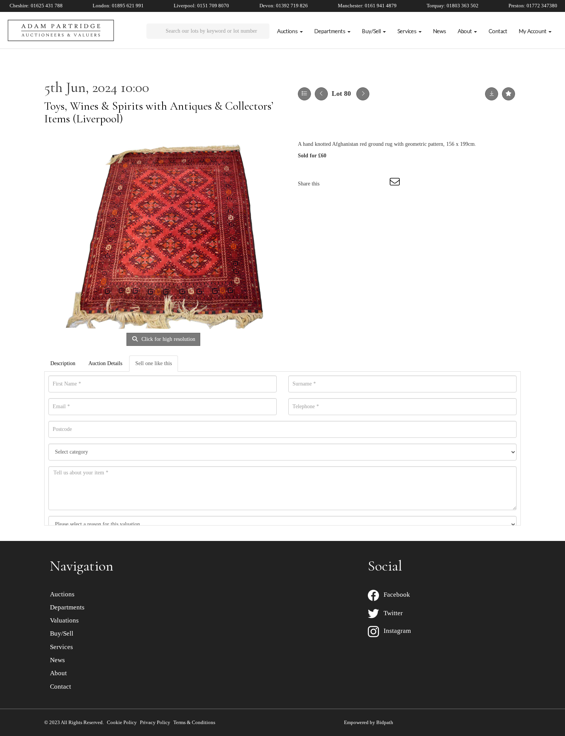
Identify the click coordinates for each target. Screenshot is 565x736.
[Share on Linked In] (364, 184)
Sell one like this (153, 363)
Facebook (394, 594)
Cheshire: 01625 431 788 (36, 5)
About (58, 673)
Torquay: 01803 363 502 (453, 5)
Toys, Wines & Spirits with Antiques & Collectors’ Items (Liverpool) (158, 112)
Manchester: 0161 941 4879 (367, 5)
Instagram (395, 630)
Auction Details (105, 363)
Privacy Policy (155, 722)
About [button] (465, 31)
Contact (498, 31)
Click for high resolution (167, 339)
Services (61, 647)
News (439, 31)
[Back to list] (304, 93)
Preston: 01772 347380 (532, 5)
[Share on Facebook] (332, 184)
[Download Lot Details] (491, 93)
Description (62, 363)
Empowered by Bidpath (368, 722)
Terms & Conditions (194, 722)
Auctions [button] (288, 31)
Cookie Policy (122, 722)
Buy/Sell (61, 633)
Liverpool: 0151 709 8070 (201, 5)
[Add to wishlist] (508, 93)
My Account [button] (533, 31)
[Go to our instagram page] (380, 184)
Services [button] (407, 31)
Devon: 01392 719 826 (283, 5)
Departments (67, 607)
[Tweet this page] (348, 184)
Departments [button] (330, 31)
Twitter (391, 613)
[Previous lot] (321, 93)
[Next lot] (362, 93)
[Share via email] (396, 184)
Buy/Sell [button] (372, 31)
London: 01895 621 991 (118, 5)
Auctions (62, 594)
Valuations (64, 620)
